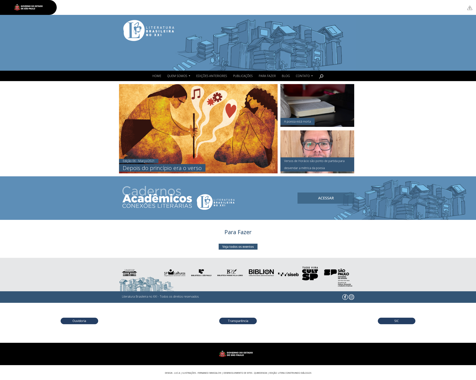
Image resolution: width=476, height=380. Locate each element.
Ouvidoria (79, 321)
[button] (321, 76)
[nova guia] (470, 7)
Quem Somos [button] (177, 76)
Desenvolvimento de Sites (237, 372)
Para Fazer (267, 76)
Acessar (326, 198)
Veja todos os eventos (238, 247)
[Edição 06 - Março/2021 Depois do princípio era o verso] (198, 128)
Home (156, 76)
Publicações (243, 76)
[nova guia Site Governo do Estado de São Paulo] (30, 7)
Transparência (238, 321)
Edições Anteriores (211, 76)
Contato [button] (303, 76)
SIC (396, 321)
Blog (286, 76)
